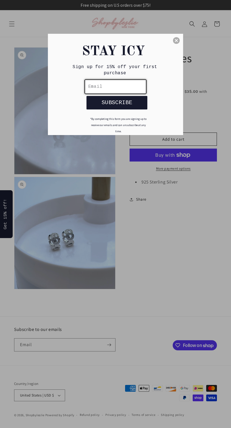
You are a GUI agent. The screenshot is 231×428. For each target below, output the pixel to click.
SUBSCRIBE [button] (117, 102)
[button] (176, 40)
